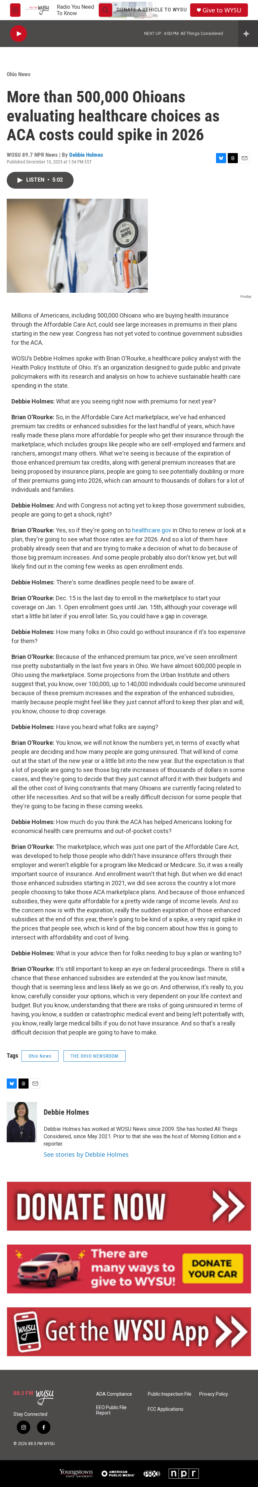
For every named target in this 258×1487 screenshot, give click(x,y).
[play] (18, 34)
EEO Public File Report (111, 1410)
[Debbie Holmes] (22, 1122)
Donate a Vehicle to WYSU (152, 9)
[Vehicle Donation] (129, 1269)
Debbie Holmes (86, 154)
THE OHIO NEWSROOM (95, 1056)
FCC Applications (165, 1409)
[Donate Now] (129, 1206)
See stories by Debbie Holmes (86, 1154)
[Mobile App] (129, 1331)
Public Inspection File (169, 1394)
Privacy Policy (213, 1394)
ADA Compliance (114, 1394)
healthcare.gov (151, 530)
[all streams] (248, 33)
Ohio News (19, 74)
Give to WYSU (222, 10)
